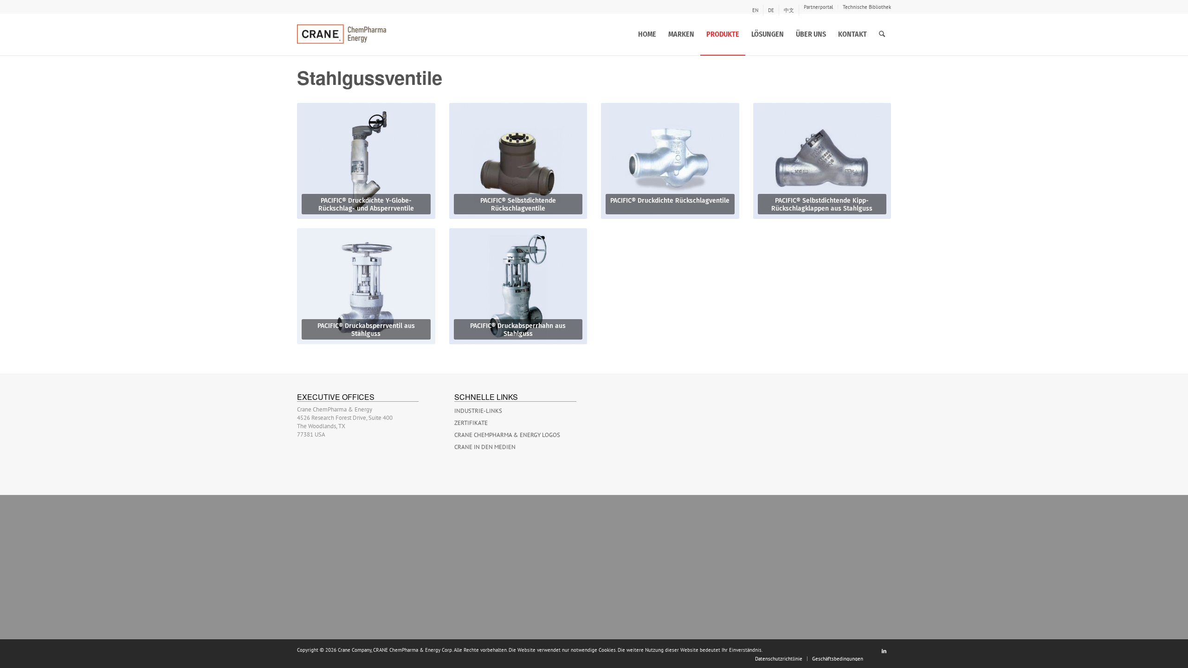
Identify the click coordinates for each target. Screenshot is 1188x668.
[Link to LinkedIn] (884, 651)
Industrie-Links (478, 411)
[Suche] (882, 34)
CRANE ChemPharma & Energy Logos (507, 435)
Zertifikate (471, 423)
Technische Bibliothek (867, 7)
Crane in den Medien (485, 447)
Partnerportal (818, 7)
